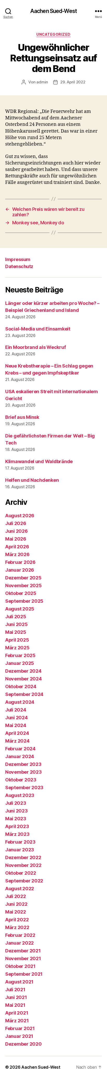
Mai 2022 (15, 912)
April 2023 (17, 826)
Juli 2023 (15, 803)
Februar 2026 (20, 562)
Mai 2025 (15, 632)
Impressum (17, 259)
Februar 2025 (20, 655)
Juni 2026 (16, 531)
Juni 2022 (16, 904)
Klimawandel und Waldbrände (39, 461)
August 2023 (19, 795)
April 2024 (17, 733)
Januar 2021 (19, 1036)
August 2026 (19, 515)
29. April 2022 (72, 82)
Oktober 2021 (20, 966)
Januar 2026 (19, 570)
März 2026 (17, 554)
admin (42, 82)
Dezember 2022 (23, 857)
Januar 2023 (19, 849)
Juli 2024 (15, 710)
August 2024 (19, 702)
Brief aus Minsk (22, 417)
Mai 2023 (15, 818)
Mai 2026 (15, 539)
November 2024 (23, 678)
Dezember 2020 (23, 1044)
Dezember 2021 (23, 950)
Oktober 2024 (20, 686)
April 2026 (17, 546)
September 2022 (24, 880)
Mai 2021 (15, 1005)
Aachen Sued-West (53, 11)
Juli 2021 (15, 989)
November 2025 (23, 585)
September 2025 (24, 601)
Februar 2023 (20, 842)
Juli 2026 (15, 523)
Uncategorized (53, 34)
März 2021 (17, 1020)
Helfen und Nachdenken (32, 480)
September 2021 (24, 974)
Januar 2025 (19, 663)
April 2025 (17, 640)
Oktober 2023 (20, 779)
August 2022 (19, 888)
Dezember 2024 (23, 671)
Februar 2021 (20, 1028)
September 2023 (24, 787)
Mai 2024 (15, 725)
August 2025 (19, 609)
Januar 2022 (19, 943)
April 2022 (17, 919)
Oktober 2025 (20, 593)
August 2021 (19, 981)
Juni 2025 (16, 624)
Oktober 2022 (20, 873)
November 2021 (23, 958)
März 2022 (17, 927)
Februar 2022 (20, 935)
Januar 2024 (19, 756)
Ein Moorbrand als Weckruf (35, 347)
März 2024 (17, 741)
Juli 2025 (15, 616)
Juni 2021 (16, 997)
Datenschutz (19, 266)
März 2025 (17, 647)
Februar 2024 (20, 748)
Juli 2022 (15, 896)
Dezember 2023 (23, 764)
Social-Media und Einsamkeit (37, 329)
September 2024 (24, 694)
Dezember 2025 (23, 577)
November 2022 (23, 865)
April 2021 (16, 1013)
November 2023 (23, 772)
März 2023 (17, 834)
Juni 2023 (16, 811)
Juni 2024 (16, 717)
